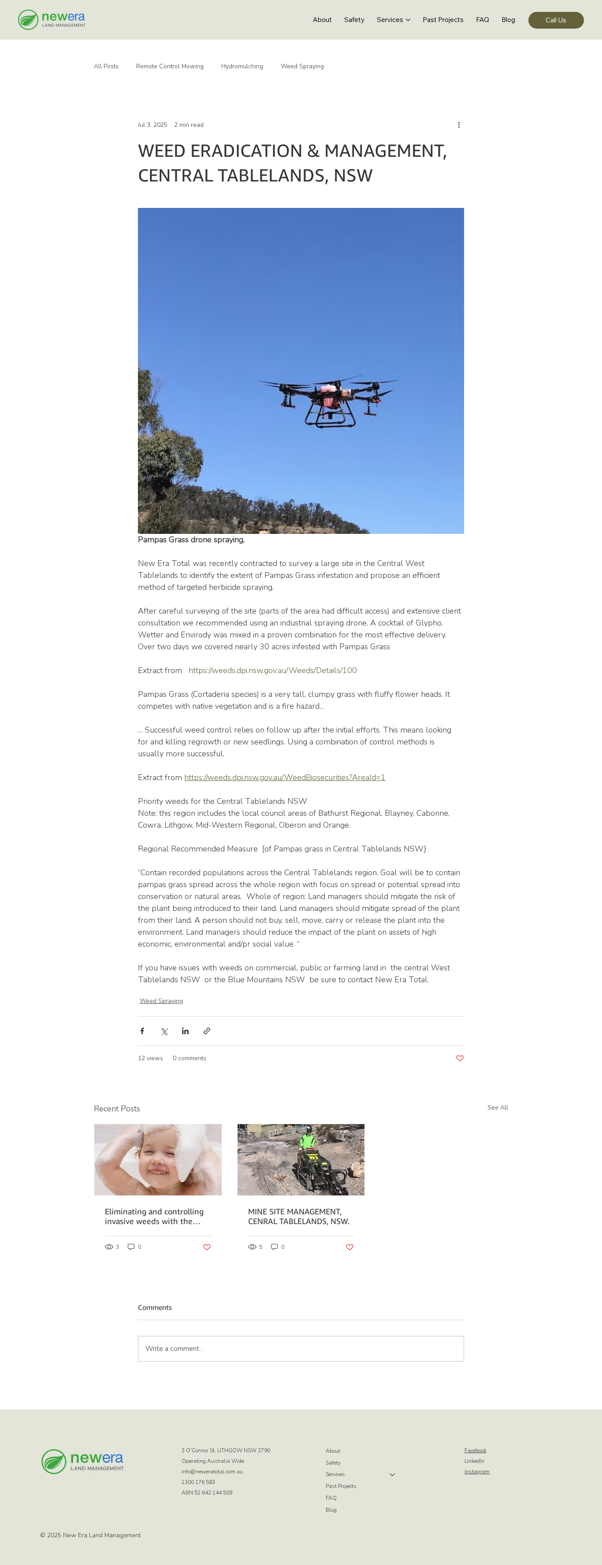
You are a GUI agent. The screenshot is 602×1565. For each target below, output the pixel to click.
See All (497, 1107)
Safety (333, 1462)
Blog (331, 1509)
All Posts (106, 66)
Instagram (477, 1471)
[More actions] (458, 124)
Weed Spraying (302, 66)
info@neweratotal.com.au (212, 1471)
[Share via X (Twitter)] (164, 1031)
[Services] (393, 1474)
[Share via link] (207, 1031)
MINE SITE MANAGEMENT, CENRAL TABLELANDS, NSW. (298, 1216)
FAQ (331, 1498)
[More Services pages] (408, 20)
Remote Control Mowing (170, 66)
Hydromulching (242, 66)
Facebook (476, 1450)
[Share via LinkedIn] (185, 1031)
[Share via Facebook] (142, 1031)
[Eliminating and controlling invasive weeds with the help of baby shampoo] (158, 1159)
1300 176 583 (198, 1482)
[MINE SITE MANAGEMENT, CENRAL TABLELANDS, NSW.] (301, 1159)
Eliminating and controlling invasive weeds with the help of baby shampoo (154, 1216)
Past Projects (341, 1486)
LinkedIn (474, 1461)
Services (335, 1474)
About (333, 1450)
